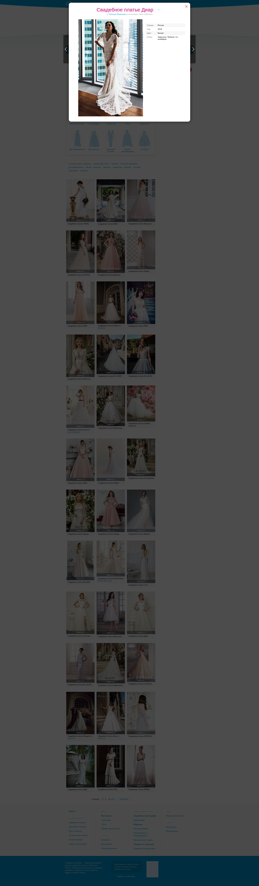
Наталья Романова (117, 14)
